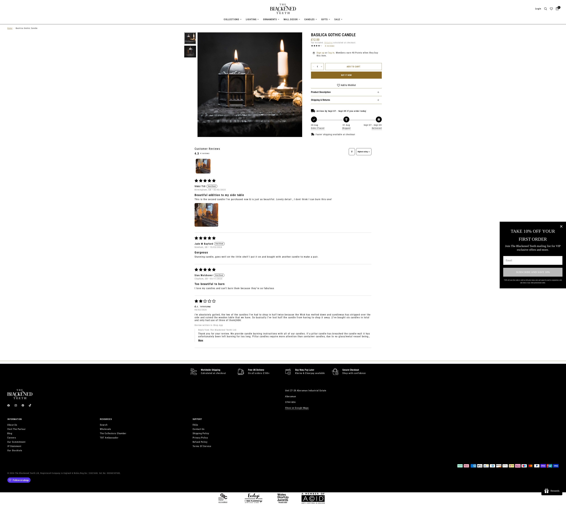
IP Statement (14, 446)
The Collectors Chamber (113, 433)
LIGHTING (251, 19)
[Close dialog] (561, 226)
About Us (12, 425)
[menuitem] (233, 19)
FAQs (195, 425)
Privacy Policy (200, 437)
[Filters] (352, 151)
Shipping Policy (201, 433)
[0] (556, 8)
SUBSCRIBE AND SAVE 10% (533, 272)
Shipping (328, 43)
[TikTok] (32, 405)
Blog (9, 433)
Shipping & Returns (320, 100)
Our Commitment (16, 442)
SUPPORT (197, 419)
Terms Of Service (202, 446)
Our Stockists (14, 450)
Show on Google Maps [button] (297, 408)
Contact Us (199, 429)
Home (10, 28)
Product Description (321, 92)
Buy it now (346, 75)
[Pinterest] (25, 405)
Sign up (321, 52)
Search (103, 425)
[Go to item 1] (203, 166)
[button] (206, 215)
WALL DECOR (291, 19)
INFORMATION (14, 419)
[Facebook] (10, 405)
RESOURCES (106, 419)
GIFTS (324, 19)
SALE (337, 19)
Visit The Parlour (16, 429)
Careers (11, 437)
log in (331, 52)
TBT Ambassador (109, 437)
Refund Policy (200, 442)
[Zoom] (296, 38)
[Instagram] (18, 405)
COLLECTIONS (231, 19)
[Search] (545, 8)
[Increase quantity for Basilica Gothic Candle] (321, 66)
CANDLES (309, 19)
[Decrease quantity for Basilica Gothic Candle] (313, 66)
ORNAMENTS (270, 19)
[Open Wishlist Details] (551, 8)
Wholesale (105, 429)
